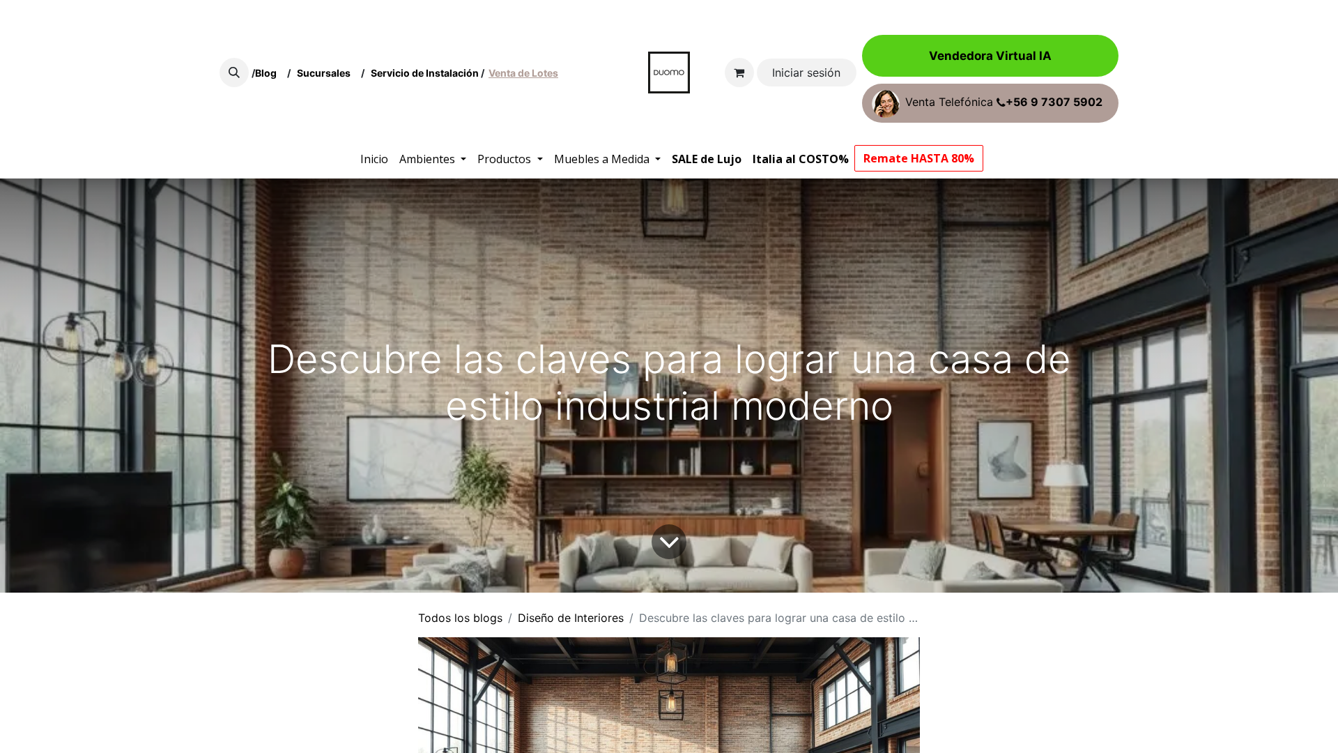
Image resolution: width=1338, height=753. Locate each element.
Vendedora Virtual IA (990, 56)
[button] (234, 72)
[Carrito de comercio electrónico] (739, 72)
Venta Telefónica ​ (1003, 102)
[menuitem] (374, 159)
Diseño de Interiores (571, 618)
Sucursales (327, 73)
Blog (268, 73)
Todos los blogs (460, 618)
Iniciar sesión (806, 72)
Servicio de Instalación (425, 73)
